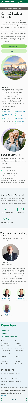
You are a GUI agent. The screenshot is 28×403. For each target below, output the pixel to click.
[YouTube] (2, 370)
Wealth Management (22, 5)
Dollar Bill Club (4, 361)
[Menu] (26, 1)
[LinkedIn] (6, 370)
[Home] (14, 325)
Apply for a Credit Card (6, 348)
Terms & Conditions (17, 379)
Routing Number (19, 350)
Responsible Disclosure (15, 381)
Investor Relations (19, 348)
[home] (8, 2)
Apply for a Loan (14, 51)
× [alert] (25, 9)
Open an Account (13, 46)
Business (8, 5)
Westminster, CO (20, 121)
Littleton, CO (19, 124)
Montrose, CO (19, 116)
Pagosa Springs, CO (20, 118)
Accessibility (4, 381)
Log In (20, 2)
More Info (3, 395)
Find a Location (18, 353)
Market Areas (18, 345)
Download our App (5, 353)
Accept (14, 399)
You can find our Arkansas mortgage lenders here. (12, 8)
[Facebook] (9, 370)
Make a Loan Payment (6, 350)
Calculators (17, 361)
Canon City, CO (7, 111)
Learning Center (19, 359)
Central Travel (18, 364)
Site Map (3, 384)
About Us (17, 343)
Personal (3, 5)
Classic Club (4, 359)
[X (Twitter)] (13, 370)
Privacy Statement (5, 379)
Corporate (14, 5)
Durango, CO (7, 118)
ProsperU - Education (6, 364)
